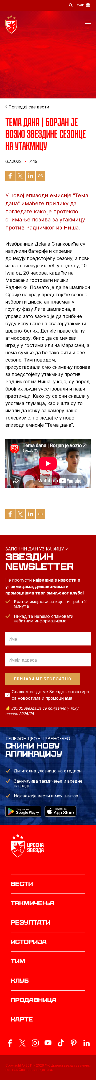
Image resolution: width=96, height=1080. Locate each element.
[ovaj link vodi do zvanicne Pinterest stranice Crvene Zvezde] (73, 1043)
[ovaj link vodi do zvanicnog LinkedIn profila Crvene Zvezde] (86, 1043)
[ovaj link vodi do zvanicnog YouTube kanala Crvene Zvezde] (48, 1043)
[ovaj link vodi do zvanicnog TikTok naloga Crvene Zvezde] (61, 1043)
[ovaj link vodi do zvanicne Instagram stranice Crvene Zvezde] (35, 1043)
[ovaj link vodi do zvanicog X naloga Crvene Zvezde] (22, 1043)
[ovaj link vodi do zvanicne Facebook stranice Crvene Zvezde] (9, 1043)
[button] (88, 24)
